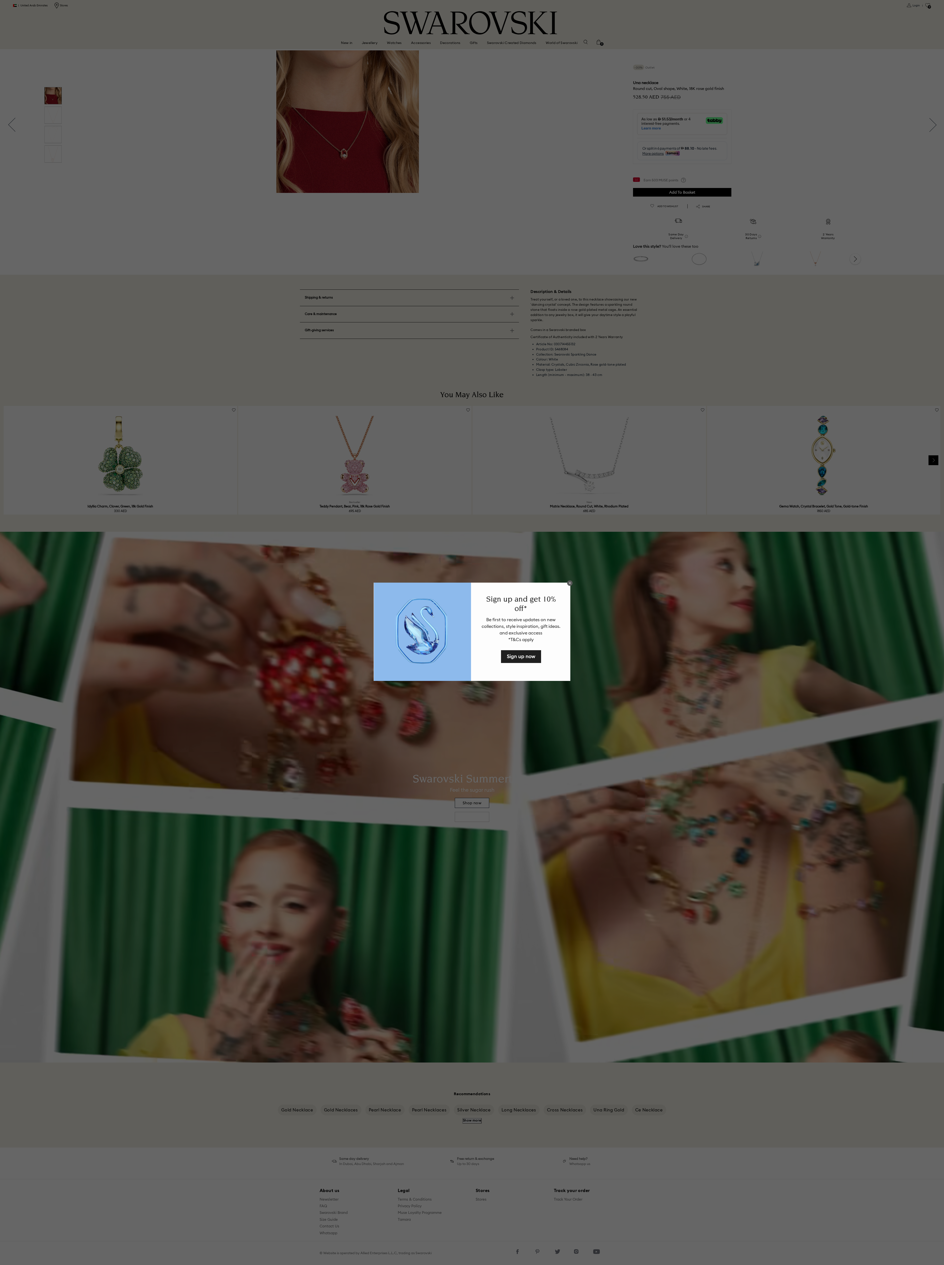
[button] (570, 583)
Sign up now (521, 656)
